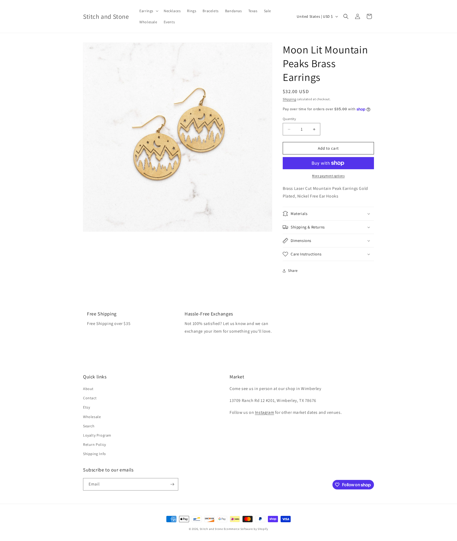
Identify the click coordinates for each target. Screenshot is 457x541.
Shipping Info (94, 453)
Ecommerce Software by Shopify (246, 529)
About (88, 388)
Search (89, 426)
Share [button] (293, 270)
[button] (148, 10)
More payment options (328, 176)
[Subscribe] (172, 484)
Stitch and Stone (211, 529)
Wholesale (92, 416)
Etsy (86, 407)
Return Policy (94, 444)
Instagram (264, 412)
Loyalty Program (97, 435)
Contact (90, 398)
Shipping (289, 99)
